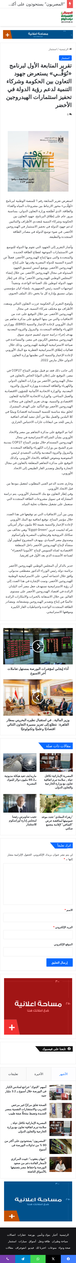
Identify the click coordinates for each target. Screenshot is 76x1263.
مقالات (9, 1247)
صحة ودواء (64, 1247)
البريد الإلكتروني (63, 927)
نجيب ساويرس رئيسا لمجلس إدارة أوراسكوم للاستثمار (22, 820)
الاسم (68, 910)
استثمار (53, 49)
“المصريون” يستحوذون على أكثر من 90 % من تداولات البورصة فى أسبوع (25, 1145)
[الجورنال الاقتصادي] (67, 17)
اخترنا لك (41, 1247)
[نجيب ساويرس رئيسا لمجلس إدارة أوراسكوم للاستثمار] (19, 803)
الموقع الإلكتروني (63, 944)
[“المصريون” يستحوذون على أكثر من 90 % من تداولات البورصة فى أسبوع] (60, 1146)
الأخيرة (38, 1074)
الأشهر (63, 1074)
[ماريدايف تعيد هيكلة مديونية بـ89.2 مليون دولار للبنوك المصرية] (19, 762)
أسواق (32, 1241)
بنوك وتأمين (43, 1234)
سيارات (22, 1241)
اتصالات (11, 1234)
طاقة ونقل (44, 1241)
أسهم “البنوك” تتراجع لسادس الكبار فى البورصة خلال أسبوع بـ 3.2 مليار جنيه (25, 1091)
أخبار (55, 1234)
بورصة (31, 1234)
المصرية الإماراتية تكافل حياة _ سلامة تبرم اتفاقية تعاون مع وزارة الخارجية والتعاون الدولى (26, 1127)
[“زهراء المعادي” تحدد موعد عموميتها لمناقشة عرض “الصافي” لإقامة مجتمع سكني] (56, 803)
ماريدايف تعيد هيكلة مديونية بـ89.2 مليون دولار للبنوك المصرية (20, 779)
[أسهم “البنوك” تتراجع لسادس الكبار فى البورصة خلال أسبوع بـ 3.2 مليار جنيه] (60, 1092)
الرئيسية (64, 49)
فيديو (31, 1247)
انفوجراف (20, 1247)
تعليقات (13, 1074)
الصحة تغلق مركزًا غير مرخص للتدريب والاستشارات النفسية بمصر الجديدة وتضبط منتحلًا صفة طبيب (25, 1109)
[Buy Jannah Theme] (38, 34)
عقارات (22, 1234)
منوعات (52, 1247)
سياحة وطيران (60, 1241)
